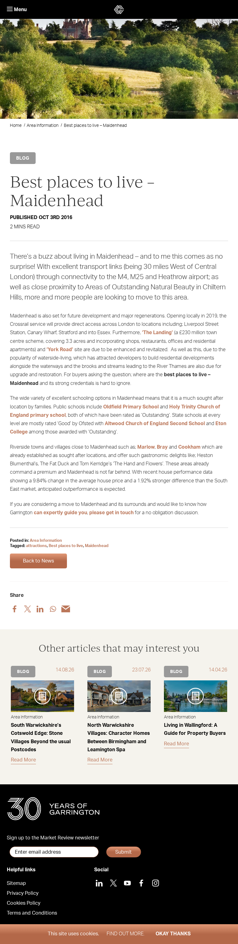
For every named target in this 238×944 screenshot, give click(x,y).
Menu (20, 9)
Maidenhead (96, 546)
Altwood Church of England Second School (155, 423)
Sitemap (16, 883)
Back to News (38, 560)
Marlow (146, 447)
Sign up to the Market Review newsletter (53, 837)
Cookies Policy (23, 903)
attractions (36, 546)
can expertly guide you (60, 512)
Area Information (43, 125)
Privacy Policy (22, 893)
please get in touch (111, 512)
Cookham (189, 447)
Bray (162, 447)
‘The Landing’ (157, 332)
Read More (23, 759)
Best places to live (66, 546)
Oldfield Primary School (131, 406)
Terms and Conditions (32, 913)
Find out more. (125, 933)
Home (16, 125)
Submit (123, 852)
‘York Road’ (59, 349)
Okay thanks (173, 933)
